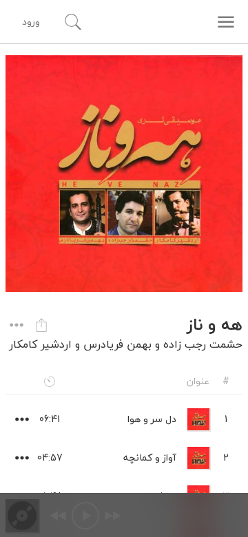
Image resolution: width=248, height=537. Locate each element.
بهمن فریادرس (117, 344)
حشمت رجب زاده (202, 344)
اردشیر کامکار (40, 344)
